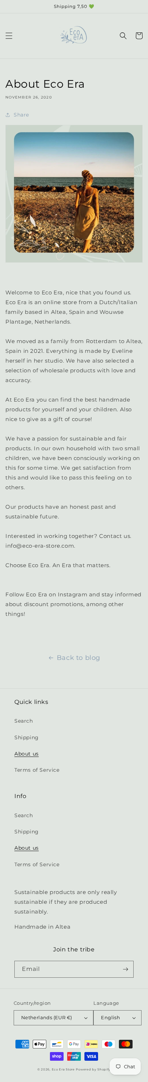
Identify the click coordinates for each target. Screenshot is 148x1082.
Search (23, 721)
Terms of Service (37, 770)
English (110, 1017)
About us (26, 753)
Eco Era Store (63, 1069)
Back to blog (78, 658)
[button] (9, 36)
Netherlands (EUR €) (46, 1017)
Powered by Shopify (93, 1069)
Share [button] (21, 114)
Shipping (26, 737)
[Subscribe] (125, 969)
